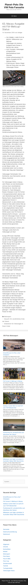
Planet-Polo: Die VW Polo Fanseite (14, 6)
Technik (5, 566)
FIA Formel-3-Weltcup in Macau (13, 501)
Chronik (5, 547)
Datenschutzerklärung (10, 532)
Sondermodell (7, 563)
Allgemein (6, 544)
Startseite (6, 529)
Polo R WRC (6, 558)
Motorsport (7, 316)
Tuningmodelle (7, 568)
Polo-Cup (6, 561)
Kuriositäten (6, 549)
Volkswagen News (9, 570)
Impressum (6, 534)
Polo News (6, 556)
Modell (5, 551)
